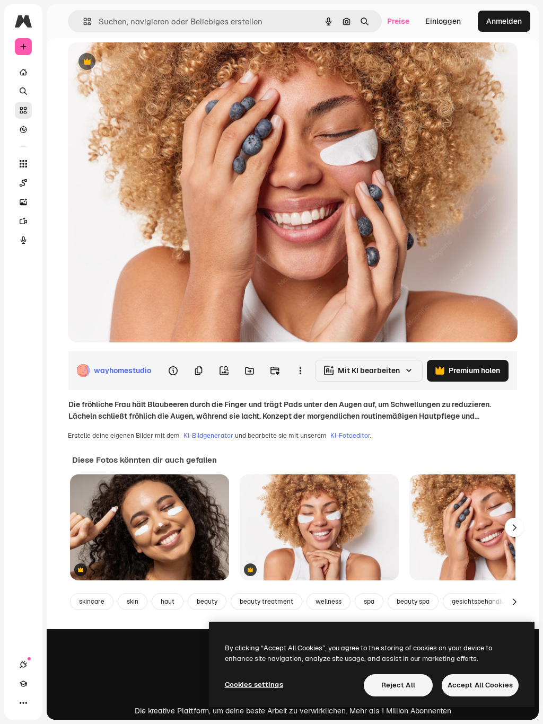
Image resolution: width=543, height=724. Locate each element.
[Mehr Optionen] (300, 370)
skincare (91, 601)
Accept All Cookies (480, 685)
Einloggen (443, 21)
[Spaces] (23, 182)
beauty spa (413, 601)
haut (167, 601)
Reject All (398, 685)
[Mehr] (23, 702)
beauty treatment (266, 601)
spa (369, 601)
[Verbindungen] (23, 664)
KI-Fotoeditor (350, 435)
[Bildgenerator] (23, 201)
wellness (328, 601)
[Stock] (23, 110)
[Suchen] (23, 91)
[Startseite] (23, 72)
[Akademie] (23, 683)
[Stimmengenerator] (23, 240)
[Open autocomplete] (83, 21)
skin (132, 601)
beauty (207, 601)
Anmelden (504, 21)
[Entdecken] (23, 129)
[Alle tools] (23, 163)
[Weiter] (514, 527)
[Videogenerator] (23, 221)
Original (136, 62)
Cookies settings (254, 684)
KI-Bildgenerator (208, 435)
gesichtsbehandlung (482, 601)
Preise (398, 21)
